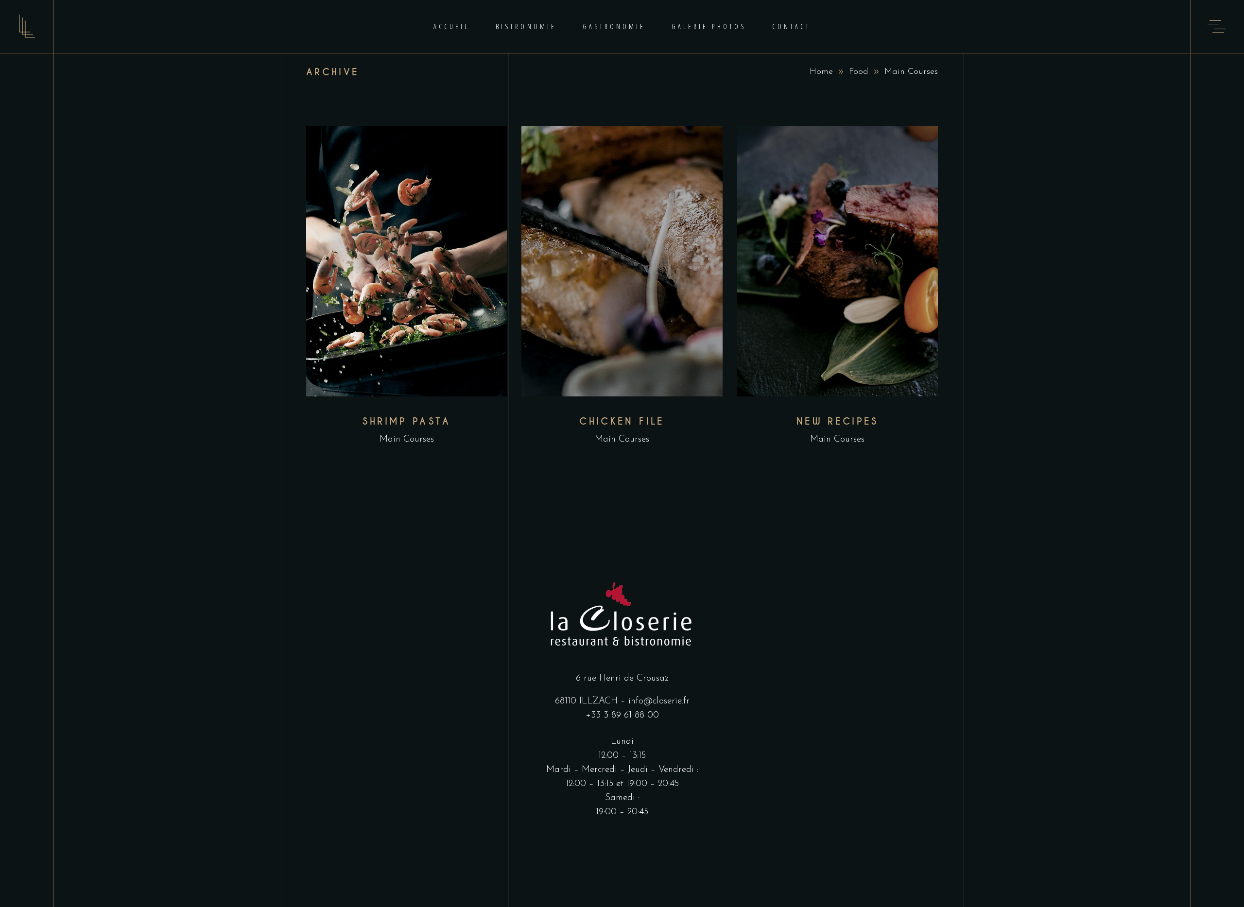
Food (858, 72)
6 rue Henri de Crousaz (622, 678)
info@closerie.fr (659, 701)
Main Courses (407, 439)
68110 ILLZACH (586, 701)
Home (821, 72)
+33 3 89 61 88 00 (622, 715)
